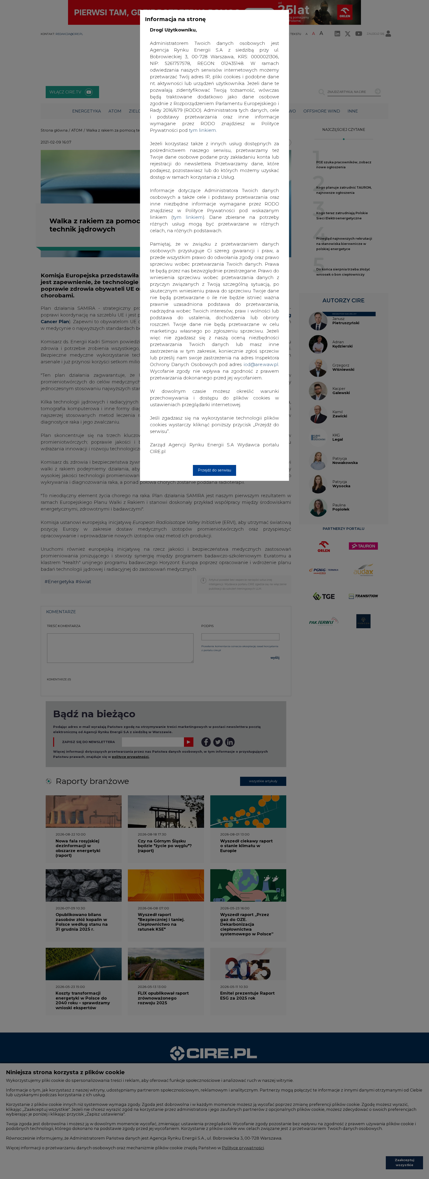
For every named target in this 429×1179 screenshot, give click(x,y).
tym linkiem (188, 217)
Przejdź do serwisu (214, 470)
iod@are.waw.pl (261, 364)
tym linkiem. (203, 130)
